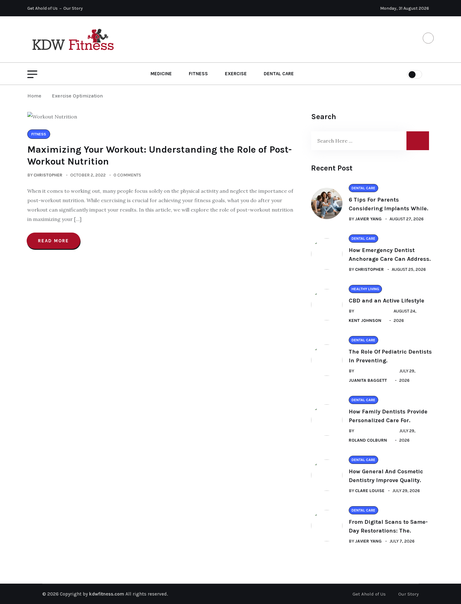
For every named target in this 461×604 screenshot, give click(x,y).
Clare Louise (369, 490)
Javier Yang (368, 219)
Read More (53, 241)
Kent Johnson (365, 320)
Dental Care (279, 73)
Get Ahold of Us (42, 8)
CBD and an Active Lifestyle (386, 300)
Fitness (198, 73)
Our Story (73, 8)
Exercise (236, 73)
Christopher (48, 175)
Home (35, 96)
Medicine (161, 73)
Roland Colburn (368, 440)
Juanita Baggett (368, 380)
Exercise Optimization (77, 96)
